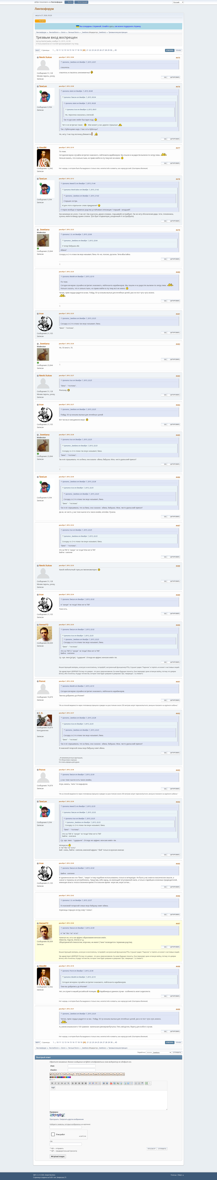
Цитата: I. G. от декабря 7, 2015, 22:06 (77, 234)
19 (81, 50)
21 (87, 50)
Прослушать (54, 1119)
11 (60, 50)
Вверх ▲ (181, 1175)
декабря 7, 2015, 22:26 (66, 344)
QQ (165, 77)
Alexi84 (42, 147)
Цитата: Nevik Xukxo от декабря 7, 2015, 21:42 (81, 190)
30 (111, 50)
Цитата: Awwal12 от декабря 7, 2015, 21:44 (79, 183)
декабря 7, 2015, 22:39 (66, 801)
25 (98, 50)
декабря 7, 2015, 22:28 (66, 435)
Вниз (37, 50)
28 (106, 50)
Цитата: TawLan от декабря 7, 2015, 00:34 (80, 97)
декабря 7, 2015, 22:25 (66, 272)
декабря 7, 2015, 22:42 (66, 895)
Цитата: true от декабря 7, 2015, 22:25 (77, 380)
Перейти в (141, 1052)
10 (57, 50)
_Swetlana (101, 32)
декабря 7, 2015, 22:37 (66, 713)
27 (103, 50)
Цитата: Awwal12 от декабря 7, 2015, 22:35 (79, 806)
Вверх (38, 1042)
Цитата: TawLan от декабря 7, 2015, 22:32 (78, 599)
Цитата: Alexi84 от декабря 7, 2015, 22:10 (78, 276)
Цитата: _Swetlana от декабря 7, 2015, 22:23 (79, 318)
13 (65, 50)
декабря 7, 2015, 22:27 (66, 375)
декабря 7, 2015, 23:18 (66, 966)
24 (95, 50)
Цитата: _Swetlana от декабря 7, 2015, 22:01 (79, 62)
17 (76, 50)
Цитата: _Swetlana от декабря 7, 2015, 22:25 (79, 409)
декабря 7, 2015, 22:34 (66, 594)
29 (108, 50)
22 (90, 50)
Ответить (169, 50)
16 (73, 50)
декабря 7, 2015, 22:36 (66, 681)
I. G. (41, 713)
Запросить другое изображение (72, 1119)
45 (116, 50)
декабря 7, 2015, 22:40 (66, 863)
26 (101, 50)
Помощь (173, 1175)
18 (78, 50)
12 (62, 50)
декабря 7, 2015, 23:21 (66, 1009)
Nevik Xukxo (45, 57)
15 (70, 50)
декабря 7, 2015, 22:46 (66, 923)
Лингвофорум (44, 8)
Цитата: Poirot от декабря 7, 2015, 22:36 (78, 971)
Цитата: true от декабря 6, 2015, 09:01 (81, 109)
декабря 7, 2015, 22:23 (66, 229)
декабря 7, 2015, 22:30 (66, 477)
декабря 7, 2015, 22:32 (66, 525)
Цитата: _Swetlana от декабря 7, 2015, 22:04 (80, 241)
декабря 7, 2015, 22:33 (66, 565)
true (41, 313)
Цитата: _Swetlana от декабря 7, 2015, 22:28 (79, 482)
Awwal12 (43, 624)
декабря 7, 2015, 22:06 (66, 57)
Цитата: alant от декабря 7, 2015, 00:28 (81, 103)
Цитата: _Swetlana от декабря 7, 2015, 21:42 (82, 196)
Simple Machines (50, 1175)
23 (93, 50)
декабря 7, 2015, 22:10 (66, 147)
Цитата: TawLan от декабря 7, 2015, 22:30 (78, 774)
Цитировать (174, 77)
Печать (178, 50)
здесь (111, 26)
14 (68, 50)
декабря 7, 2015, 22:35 (66, 624)
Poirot (42, 681)
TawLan (43, 86)
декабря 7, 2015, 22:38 (66, 770)
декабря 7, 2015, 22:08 (66, 86)
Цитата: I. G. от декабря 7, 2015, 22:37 (77, 900)
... (55, 50)
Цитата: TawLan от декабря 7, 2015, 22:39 (78, 928)
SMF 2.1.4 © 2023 (38, 1175)
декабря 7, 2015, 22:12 (66, 179)
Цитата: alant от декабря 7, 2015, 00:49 (78, 91)
